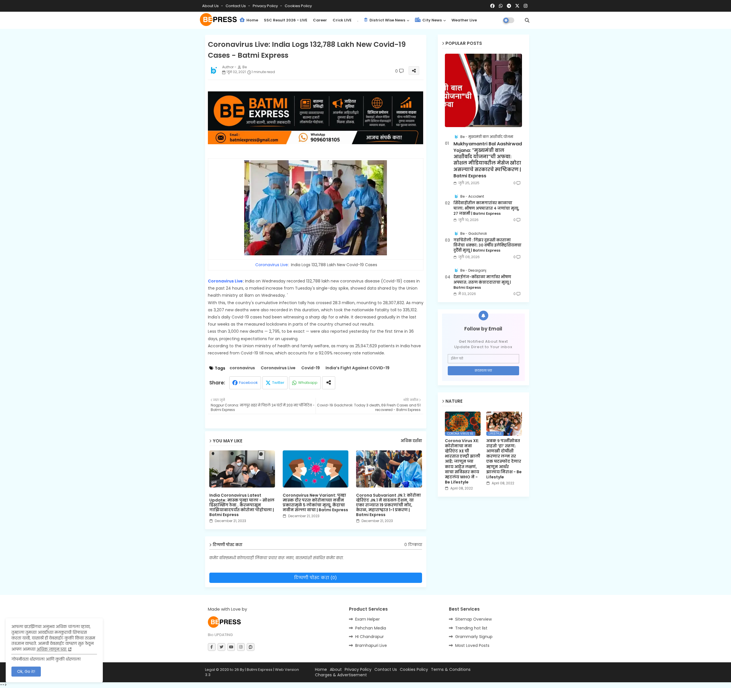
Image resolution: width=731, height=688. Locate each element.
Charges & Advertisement (341, 675)
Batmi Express (259, 669)
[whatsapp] (500, 6)
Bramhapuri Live (371, 645)
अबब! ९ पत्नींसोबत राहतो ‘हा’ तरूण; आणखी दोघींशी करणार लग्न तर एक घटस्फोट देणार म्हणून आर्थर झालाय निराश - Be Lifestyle (504, 459)
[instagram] (525, 6)
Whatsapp (308, 382)
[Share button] (328, 382)
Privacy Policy (266, 6)
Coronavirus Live (271, 265)
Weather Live (464, 20)
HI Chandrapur (369, 636)
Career (320, 20)
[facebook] (492, 6)
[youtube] (231, 647)
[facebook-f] (212, 647)
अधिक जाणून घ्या (52, 649)
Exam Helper (367, 619)
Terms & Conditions (451, 669)
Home (252, 20)
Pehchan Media (370, 628)
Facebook (248, 382)
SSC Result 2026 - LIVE (285, 20)
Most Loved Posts (472, 645)
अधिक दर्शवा (411, 441)
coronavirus (242, 368)
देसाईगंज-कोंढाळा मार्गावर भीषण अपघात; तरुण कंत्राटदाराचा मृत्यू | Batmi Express (482, 282)
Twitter (278, 382)
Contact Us (385, 669)
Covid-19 (310, 368)
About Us (211, 6)
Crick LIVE (342, 20)
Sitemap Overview (473, 619)
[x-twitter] (517, 6)
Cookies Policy (298, 6)
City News (431, 20)
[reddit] (250, 647)
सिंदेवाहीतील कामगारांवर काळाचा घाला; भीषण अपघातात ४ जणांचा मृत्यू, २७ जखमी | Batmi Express (486, 208)
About (336, 669)
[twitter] (221, 647)
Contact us (236, 6)
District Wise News (387, 20)
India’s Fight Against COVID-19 (357, 368)
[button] (527, 20)
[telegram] (509, 6)
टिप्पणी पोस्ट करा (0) (315, 578)
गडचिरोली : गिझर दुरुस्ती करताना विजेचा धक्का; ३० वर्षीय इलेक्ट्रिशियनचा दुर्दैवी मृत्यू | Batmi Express (487, 245)
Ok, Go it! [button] (26, 671)
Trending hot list (471, 628)
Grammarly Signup (474, 636)
